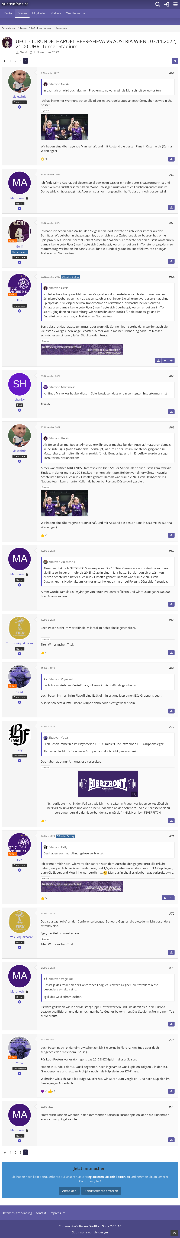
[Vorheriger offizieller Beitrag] (165, 360)
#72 (172, 913)
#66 (172, 427)
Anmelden (69, 1191)
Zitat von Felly (58, 847)
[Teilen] (175, 61)
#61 (172, 73)
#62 (172, 175)
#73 (172, 968)
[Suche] (157, 4)
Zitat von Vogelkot (61, 679)
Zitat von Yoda (58, 737)
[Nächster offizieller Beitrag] (171, 360)
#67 (172, 551)
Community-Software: (90, 1226)
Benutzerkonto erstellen (101, 1191)
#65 (172, 376)
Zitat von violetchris (62, 562)
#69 (172, 668)
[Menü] (175, 4)
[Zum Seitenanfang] (174, 1233)
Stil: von (90, 1232)
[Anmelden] (166, 4)
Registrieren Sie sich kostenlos (108, 1177)
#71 (172, 836)
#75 (172, 1107)
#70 (172, 727)
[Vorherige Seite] (5, 61)
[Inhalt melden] (171, 159)
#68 (172, 620)
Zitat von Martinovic (62, 387)
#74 (172, 1040)
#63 (172, 223)
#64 (172, 277)
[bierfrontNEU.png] (107, 784)
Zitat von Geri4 (59, 84)
